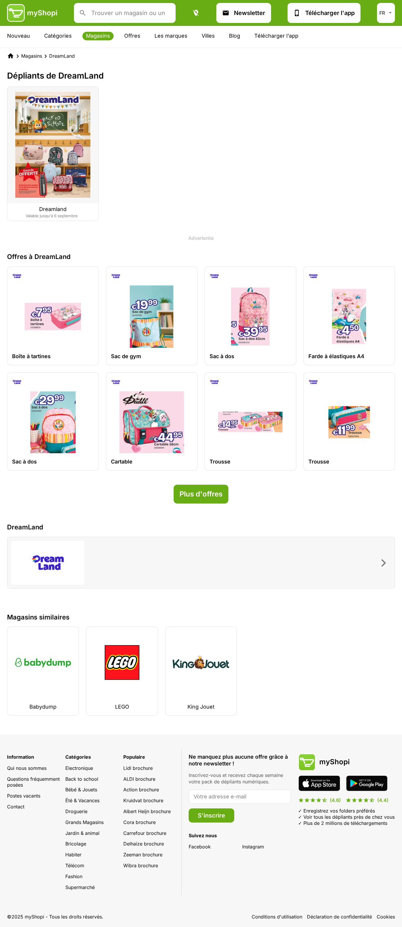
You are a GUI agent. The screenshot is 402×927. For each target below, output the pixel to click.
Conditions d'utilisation (277, 917)
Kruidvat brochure (143, 800)
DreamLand (62, 56)
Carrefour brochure (144, 833)
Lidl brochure (138, 768)
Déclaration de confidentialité (339, 917)
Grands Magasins (84, 822)
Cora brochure (139, 822)
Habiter (73, 855)
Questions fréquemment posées (33, 782)
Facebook (200, 847)
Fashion (73, 876)
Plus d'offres (201, 494)
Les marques (171, 36)
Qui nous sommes (26, 768)
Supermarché (80, 887)
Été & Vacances (82, 800)
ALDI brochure (139, 779)
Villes (208, 36)
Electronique (79, 768)
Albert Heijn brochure (147, 811)
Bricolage (75, 844)
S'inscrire (211, 815)
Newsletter (249, 12)
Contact (15, 807)
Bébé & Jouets (81, 790)
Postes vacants (23, 796)
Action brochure (141, 790)
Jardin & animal (82, 833)
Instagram (253, 847)
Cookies (386, 917)
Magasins (98, 36)
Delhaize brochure (143, 844)
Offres (132, 36)
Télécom (74, 865)
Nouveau (18, 36)
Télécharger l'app (330, 12)
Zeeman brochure (142, 855)
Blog (234, 36)
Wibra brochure (140, 865)
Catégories (58, 36)
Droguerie (76, 811)
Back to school (81, 779)
